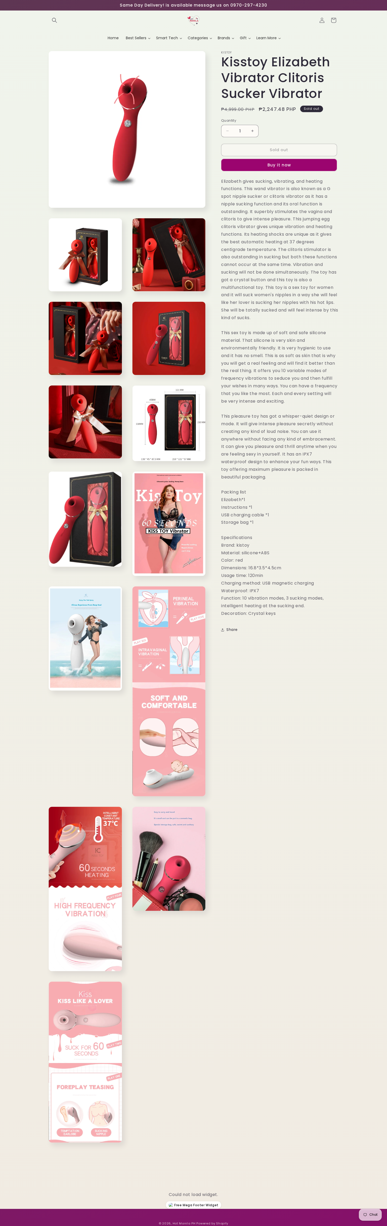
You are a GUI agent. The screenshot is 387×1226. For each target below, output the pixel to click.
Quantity (228, 120)
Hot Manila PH (184, 1223)
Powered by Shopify (212, 1223)
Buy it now (279, 164)
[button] (54, 20)
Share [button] (232, 629)
